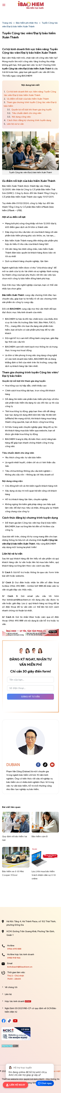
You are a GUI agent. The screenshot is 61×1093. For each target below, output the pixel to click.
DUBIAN (13, 764)
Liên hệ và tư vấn (14, 124)
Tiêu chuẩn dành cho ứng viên (24, 113)
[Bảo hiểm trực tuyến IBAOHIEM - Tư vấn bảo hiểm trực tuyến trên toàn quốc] (30, 4)
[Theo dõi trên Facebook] (38, 764)
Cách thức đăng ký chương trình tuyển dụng (28, 120)
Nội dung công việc (19, 116)
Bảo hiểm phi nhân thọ (27, 22)
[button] (4, 4)
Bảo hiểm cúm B (40, 836)
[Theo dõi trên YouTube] (52, 764)
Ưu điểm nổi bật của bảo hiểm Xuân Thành (26, 98)
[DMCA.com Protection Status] (10, 1045)
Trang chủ (7, 22)
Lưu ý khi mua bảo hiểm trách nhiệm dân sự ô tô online (44, 875)
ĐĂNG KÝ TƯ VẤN (30, 696)
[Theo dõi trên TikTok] (45, 764)
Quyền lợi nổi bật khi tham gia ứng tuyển (29, 109)
